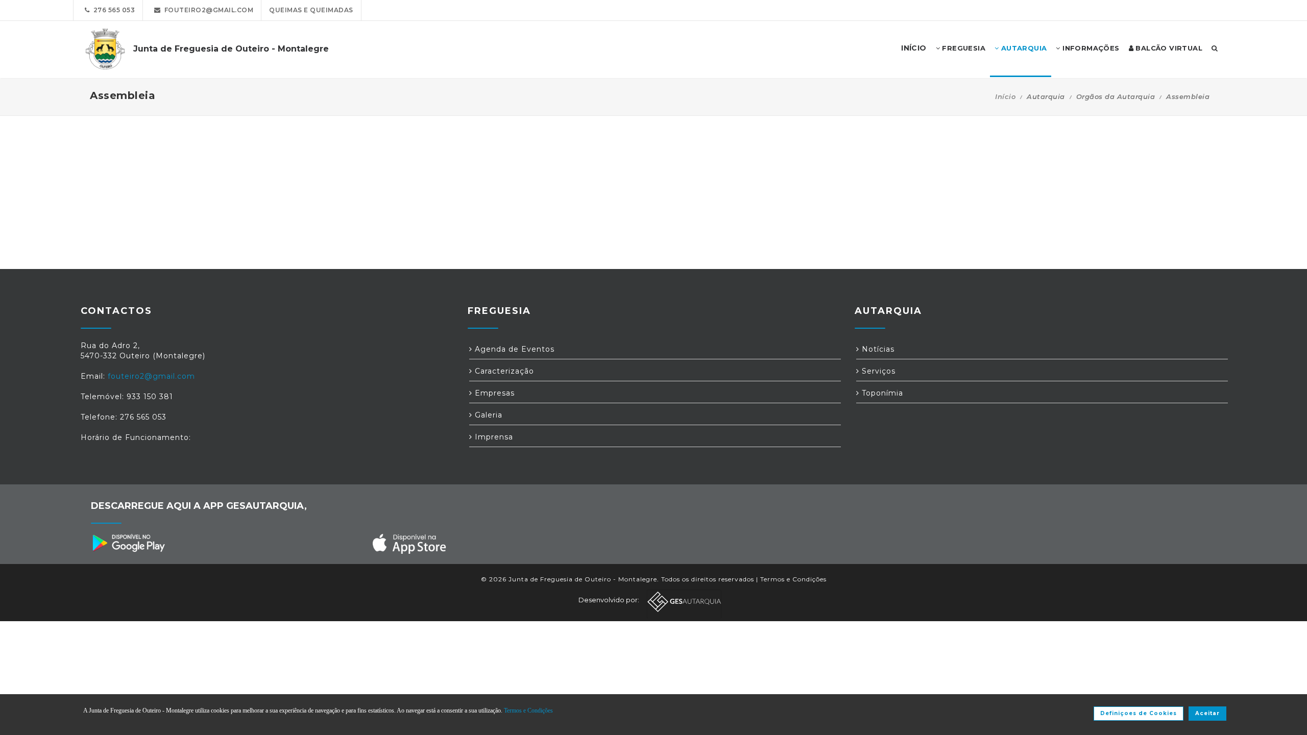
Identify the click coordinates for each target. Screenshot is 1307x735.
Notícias (876, 349)
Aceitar (1207, 713)
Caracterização (503, 371)
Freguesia (962, 48)
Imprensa (492, 437)
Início (1005, 96)
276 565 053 (112, 10)
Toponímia (881, 393)
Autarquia (1023, 48)
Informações (1090, 48)
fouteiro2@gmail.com (207, 10)
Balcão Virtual (1167, 48)
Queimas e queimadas (311, 10)
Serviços (877, 371)
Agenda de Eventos (513, 349)
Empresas (493, 393)
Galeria (487, 415)
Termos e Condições (793, 579)
